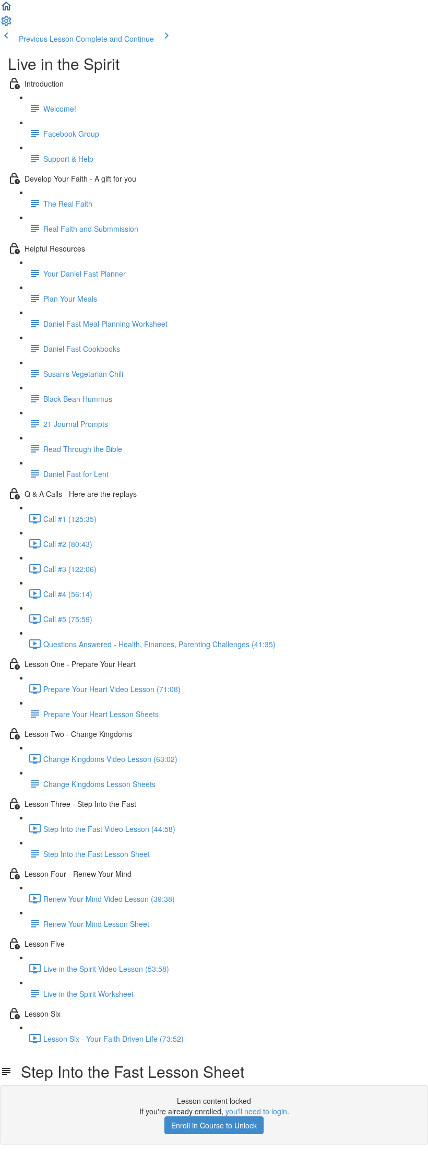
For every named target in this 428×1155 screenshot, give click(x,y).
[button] (6, 9)
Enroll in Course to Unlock (214, 1125)
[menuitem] (6, 24)
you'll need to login (256, 1111)
